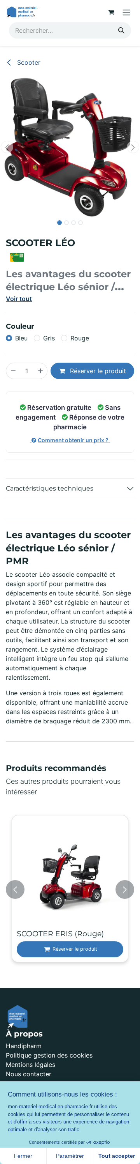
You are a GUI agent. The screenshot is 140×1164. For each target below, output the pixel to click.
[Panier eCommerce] (111, 12)
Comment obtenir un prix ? (74, 440)
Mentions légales (30, 1064)
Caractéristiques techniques (49, 488)
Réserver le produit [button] (97, 371)
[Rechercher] (121, 30)
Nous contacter (28, 1074)
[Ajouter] (40, 371)
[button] (7, 147)
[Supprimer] (12, 371)
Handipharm (24, 1046)
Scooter (27, 62)
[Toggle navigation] (126, 12)
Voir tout (19, 299)
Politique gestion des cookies (49, 1055)
